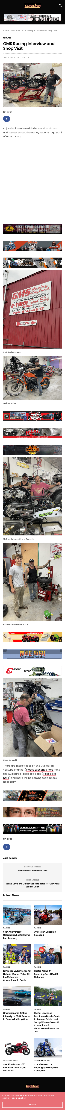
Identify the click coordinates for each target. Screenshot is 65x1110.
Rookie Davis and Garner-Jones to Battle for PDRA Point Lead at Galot (32, 885)
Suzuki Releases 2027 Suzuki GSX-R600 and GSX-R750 (14, 1067)
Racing (6, 928)
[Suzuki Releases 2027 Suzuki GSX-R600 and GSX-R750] (17, 1047)
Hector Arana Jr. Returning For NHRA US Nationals (46, 974)
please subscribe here (39, 770)
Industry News (10, 1060)
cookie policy (19, 1097)
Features (7, 38)
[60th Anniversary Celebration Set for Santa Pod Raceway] (17, 915)
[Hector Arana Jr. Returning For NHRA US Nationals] (48, 954)
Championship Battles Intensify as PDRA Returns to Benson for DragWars (16, 1016)
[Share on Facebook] (6, 119)
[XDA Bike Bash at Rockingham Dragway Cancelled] (48, 1047)
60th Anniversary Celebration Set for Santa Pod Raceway (16, 935)
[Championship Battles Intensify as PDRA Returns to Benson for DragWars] (17, 996)
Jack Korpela (9, 57)
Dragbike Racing (42, 1060)
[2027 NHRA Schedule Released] (48, 915)
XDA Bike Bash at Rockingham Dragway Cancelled (46, 1067)
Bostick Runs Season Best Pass (32, 870)
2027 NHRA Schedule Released (45, 933)
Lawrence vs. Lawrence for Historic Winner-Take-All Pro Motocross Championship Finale (17, 975)
